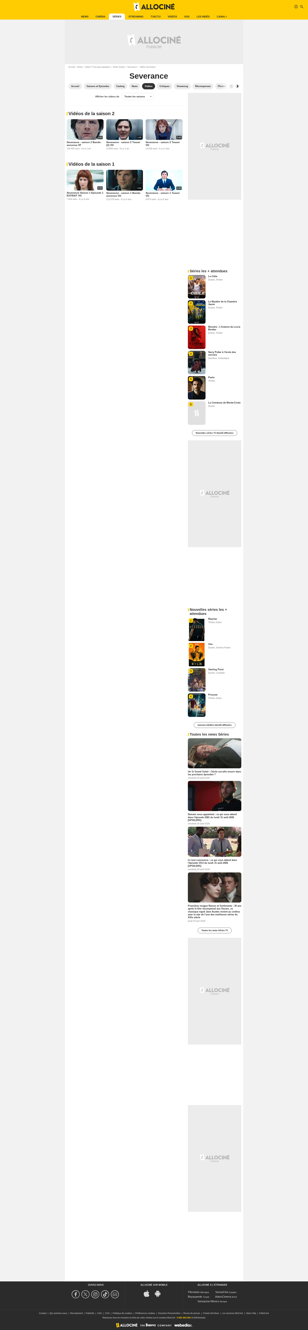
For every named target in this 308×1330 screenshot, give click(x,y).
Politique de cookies (122, 1313)
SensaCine (221, 1292)
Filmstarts (194, 1292)
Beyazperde (195, 1296)
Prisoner (213, 694)
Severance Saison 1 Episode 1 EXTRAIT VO (85, 194)
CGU (99, 1313)
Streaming (136, 16)
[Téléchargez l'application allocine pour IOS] (148, 1293)
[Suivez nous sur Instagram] (95, 1294)
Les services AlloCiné (232, 1313)
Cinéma (100, 16)
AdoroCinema (223, 1296)
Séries (116, 16)
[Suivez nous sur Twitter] (86, 1294)
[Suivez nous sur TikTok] (105, 1294)
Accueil (71, 67)
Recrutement (76, 1313)
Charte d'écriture (211, 1313)
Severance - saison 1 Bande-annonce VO (123, 194)
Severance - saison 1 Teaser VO (163, 194)
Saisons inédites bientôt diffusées (214, 725)
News (84, 16)
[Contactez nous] (115, 1294)
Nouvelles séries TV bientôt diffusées (214, 433)
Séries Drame (119, 67)
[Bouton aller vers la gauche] (231, 86)
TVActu (156, 16)
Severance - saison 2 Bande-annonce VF (84, 143)
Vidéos (172, 16)
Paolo (211, 377)
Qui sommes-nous (58, 1313)
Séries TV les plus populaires (97, 67)
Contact (43, 1313)
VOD (186, 16)
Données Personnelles (169, 1313)
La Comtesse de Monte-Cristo (224, 402)
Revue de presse (191, 1313)
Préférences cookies (145, 1313)
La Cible (212, 276)
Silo (210, 644)
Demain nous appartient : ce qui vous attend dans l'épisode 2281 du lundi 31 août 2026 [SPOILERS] (212, 817)
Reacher (212, 619)
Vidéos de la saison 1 (91, 164)
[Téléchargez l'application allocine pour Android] (159, 1293)
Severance (132, 67)
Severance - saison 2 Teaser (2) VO (123, 143)
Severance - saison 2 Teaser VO (163, 143)
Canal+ (222, 16)
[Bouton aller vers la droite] (237, 86)
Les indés (203, 16)
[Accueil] (154, 6)
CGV (107, 1313)
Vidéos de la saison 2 (91, 113)
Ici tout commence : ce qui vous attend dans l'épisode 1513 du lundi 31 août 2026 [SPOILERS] (212, 863)
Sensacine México (208, 1301)
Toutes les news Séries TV (214, 930)
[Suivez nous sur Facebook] (76, 1294)
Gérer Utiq (251, 1313)
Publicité (90, 1313)
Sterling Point (216, 669)
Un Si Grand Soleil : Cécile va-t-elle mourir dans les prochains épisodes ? (214, 773)
